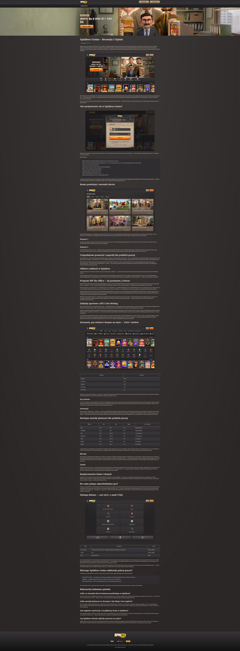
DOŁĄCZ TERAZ (86, 26)
